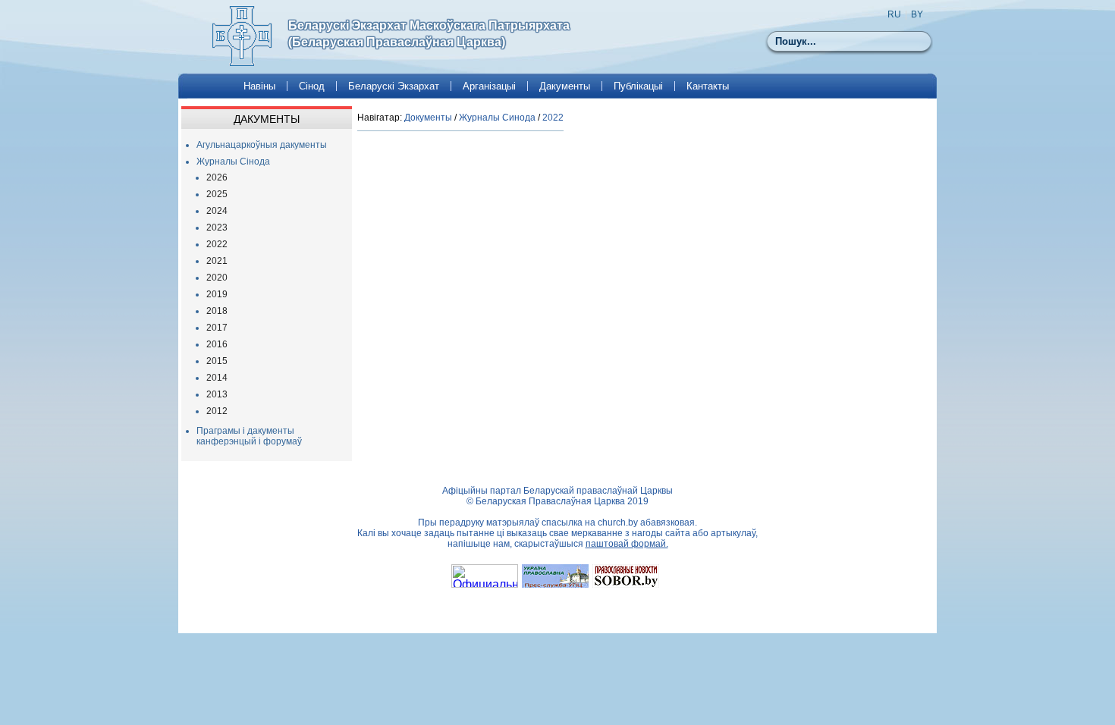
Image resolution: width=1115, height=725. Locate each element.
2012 (217, 411)
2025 (217, 194)
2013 (217, 394)
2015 (217, 361)
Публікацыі (638, 86)
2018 (217, 311)
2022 (217, 244)
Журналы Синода (497, 117)
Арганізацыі (489, 86)
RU (894, 14)
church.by (618, 522)
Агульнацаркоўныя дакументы (261, 145)
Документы (428, 117)
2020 (217, 277)
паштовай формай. (627, 543)
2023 (217, 227)
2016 (217, 344)
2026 (217, 177)
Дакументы (564, 86)
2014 (217, 377)
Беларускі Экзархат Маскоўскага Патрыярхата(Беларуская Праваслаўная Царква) (429, 34)
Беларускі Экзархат (393, 86)
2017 (217, 327)
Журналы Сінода (233, 161)
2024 (217, 211)
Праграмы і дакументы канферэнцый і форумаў (249, 436)
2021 (217, 261)
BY (917, 14)
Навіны (259, 86)
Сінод (312, 86)
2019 (217, 294)
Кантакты (707, 86)
